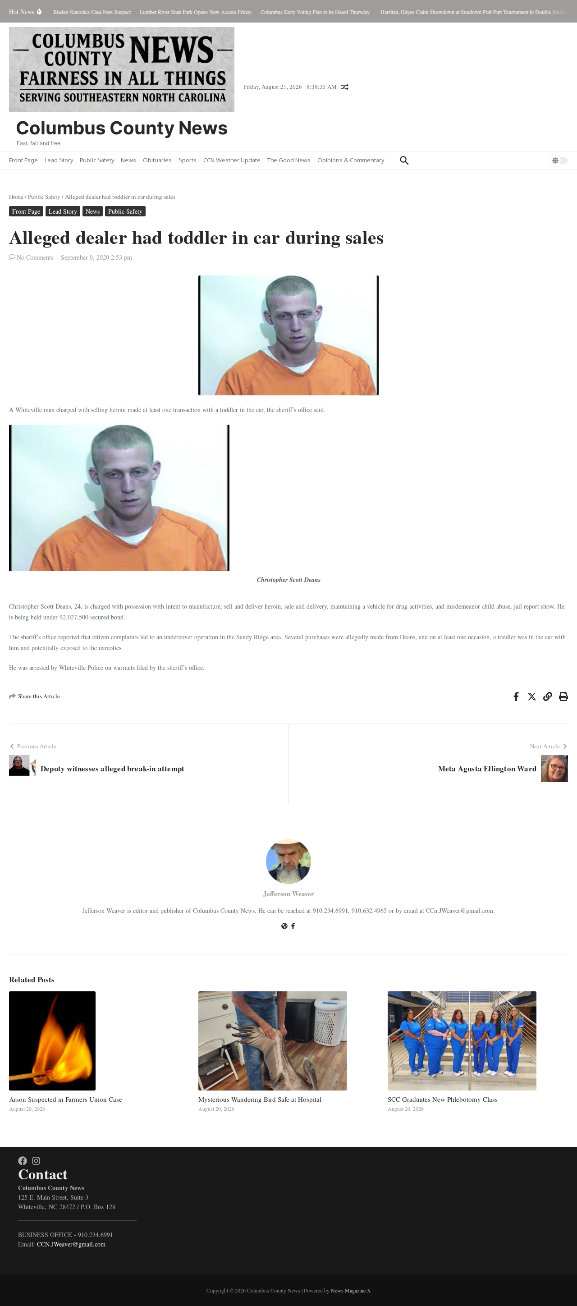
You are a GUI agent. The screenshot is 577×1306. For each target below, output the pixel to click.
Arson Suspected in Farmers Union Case (65, 1099)
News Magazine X (351, 1290)
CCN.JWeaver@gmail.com (71, 1244)
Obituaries (157, 160)
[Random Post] (344, 87)
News (128, 160)
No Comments (35, 257)
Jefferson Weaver (288, 893)
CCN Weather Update (232, 160)
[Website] (284, 926)
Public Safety (97, 160)
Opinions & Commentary (350, 160)
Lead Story (59, 160)
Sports (188, 160)
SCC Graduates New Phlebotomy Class (443, 1099)
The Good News (289, 160)
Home (16, 196)
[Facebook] (293, 926)
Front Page (23, 160)
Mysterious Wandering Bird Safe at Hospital (259, 1099)
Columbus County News (122, 128)
